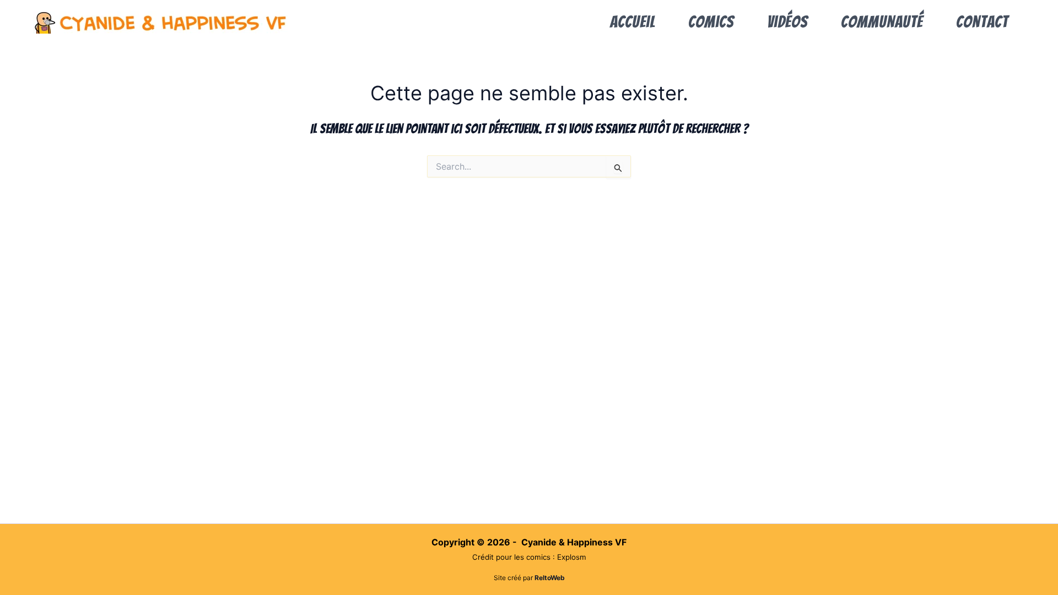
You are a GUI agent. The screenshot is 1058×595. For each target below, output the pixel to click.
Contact (982, 21)
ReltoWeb (550, 578)
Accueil (632, 21)
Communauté (882, 21)
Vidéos (787, 21)
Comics (711, 21)
